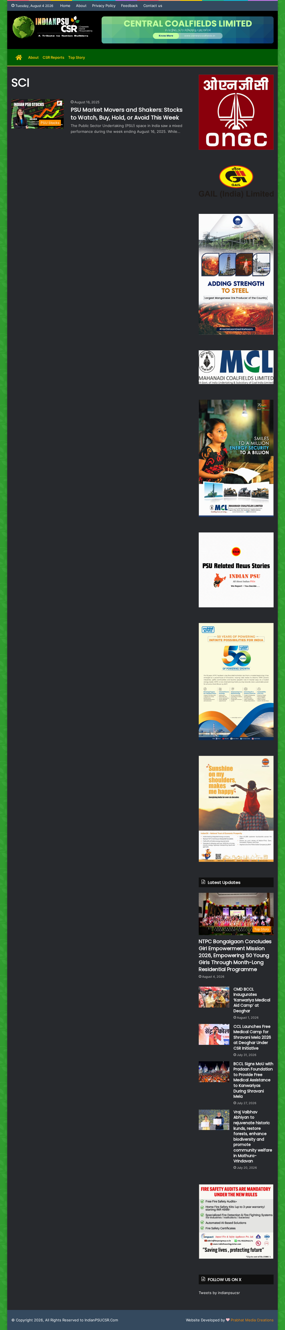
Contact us (152, 5)
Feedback (129, 5)
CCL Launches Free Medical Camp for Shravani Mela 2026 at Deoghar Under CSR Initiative (252, 1037)
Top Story (76, 57)
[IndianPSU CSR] (52, 27)
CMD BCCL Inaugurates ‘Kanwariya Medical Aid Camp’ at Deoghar (252, 1000)
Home (65, 5)
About (81, 5)
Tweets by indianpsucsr (219, 1292)
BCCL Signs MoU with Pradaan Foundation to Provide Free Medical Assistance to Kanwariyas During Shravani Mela (253, 1080)
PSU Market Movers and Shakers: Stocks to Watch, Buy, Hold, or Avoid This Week (127, 113)
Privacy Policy (104, 5)
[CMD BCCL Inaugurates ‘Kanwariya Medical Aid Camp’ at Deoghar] (214, 997)
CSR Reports (53, 57)
